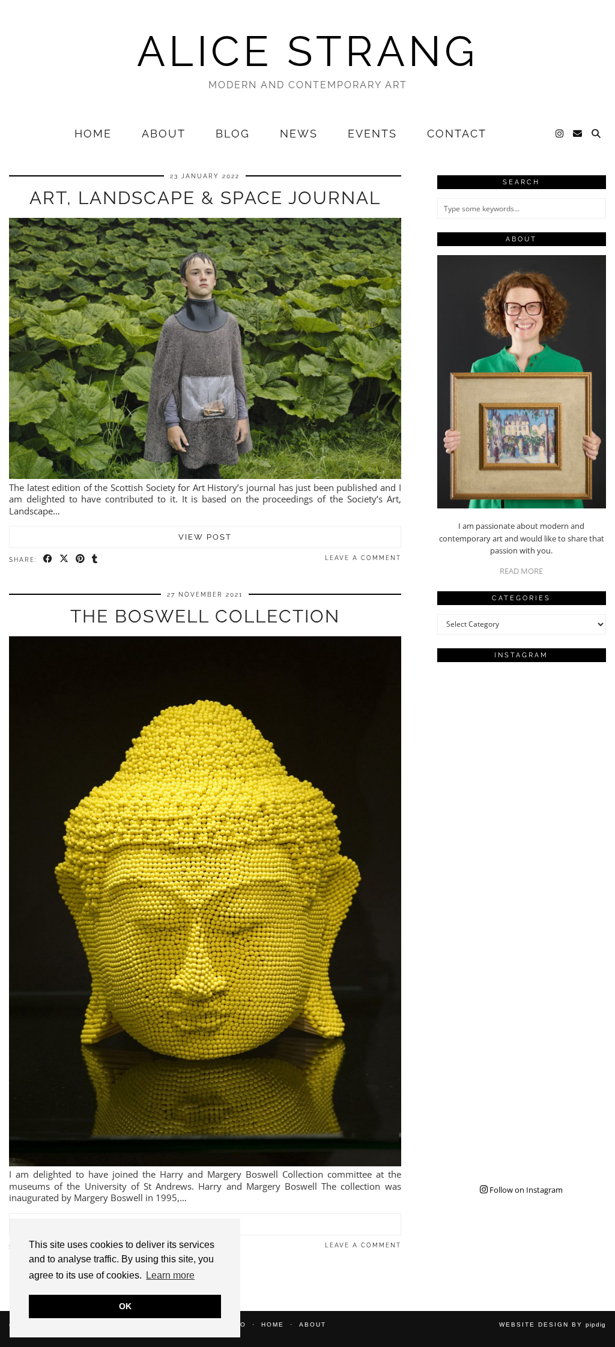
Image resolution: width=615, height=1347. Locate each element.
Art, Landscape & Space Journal (205, 197)
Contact (456, 133)
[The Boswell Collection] (205, 1163)
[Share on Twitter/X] (64, 559)
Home (93, 133)
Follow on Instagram (525, 1189)
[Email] (578, 133)
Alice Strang (307, 51)
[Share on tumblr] (95, 559)
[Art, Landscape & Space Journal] (205, 475)
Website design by (552, 1324)
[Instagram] (560, 133)
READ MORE (521, 570)
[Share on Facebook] (48, 559)
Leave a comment (363, 558)
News (299, 133)
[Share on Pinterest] (81, 559)
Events (372, 133)
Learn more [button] (170, 1275)
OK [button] (125, 1306)
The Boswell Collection (205, 616)
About (164, 133)
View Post (205, 536)
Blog (233, 133)
